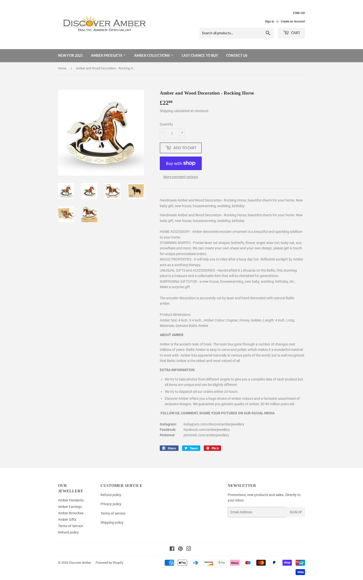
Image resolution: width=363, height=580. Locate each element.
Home (62, 68)
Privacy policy (111, 504)
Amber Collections (152, 55)
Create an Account (293, 21)
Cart (295, 33)
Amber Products (107, 55)
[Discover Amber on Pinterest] (180, 549)
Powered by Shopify (109, 562)
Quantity (166, 124)
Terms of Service (70, 526)
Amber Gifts (67, 519)
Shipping (166, 111)
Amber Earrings (70, 507)
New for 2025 (70, 55)
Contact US (236, 55)
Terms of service (113, 513)
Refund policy (68, 532)
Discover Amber (80, 562)
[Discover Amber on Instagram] (188, 549)
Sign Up (296, 512)
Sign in (269, 21)
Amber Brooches (70, 513)
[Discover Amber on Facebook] (172, 549)
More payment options (180, 177)
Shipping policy (112, 522)
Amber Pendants (71, 500)
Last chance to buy (200, 55)
